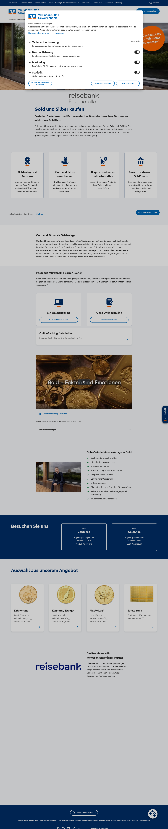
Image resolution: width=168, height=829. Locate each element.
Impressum (58, 33)
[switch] (137, 52)
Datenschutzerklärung (38, 33)
